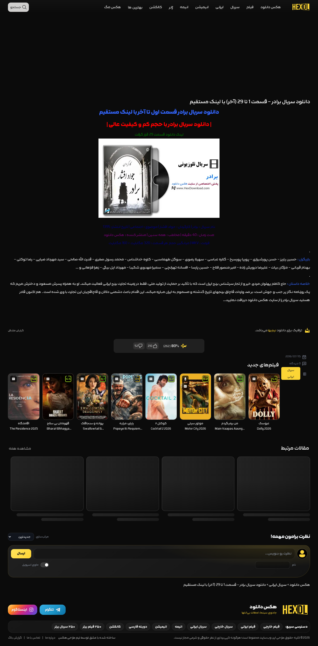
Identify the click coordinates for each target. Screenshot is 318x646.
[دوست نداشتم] (140, 345)
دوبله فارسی (138, 626)
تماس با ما (33, 637)
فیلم (250, 7)
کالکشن (155, 7)
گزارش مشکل (16, 330)
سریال (235, 7)
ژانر (171, 7)
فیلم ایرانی (248, 626)
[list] (144, 403)
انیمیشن (202, 7)
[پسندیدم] (154, 345)
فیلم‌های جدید (263, 364)
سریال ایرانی (278, 584)
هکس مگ (112, 7)
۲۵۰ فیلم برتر (92, 626)
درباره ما (50, 637)
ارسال (21, 553)
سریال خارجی (224, 626)
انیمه (184, 7)
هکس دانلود (270, 7)
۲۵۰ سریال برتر (65, 626)
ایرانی (219, 7)
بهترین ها (135, 7)
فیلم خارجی (271, 626)
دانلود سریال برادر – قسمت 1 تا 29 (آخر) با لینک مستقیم (250, 101)
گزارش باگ (15, 637)
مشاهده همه (20, 448)
